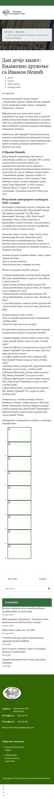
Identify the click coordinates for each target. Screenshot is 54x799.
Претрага (49, 588)
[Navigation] (51, 13)
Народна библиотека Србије (14, 748)
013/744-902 (22, 721)
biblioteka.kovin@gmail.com (21, 727)
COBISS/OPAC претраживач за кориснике (12, 758)
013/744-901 (22, 715)
